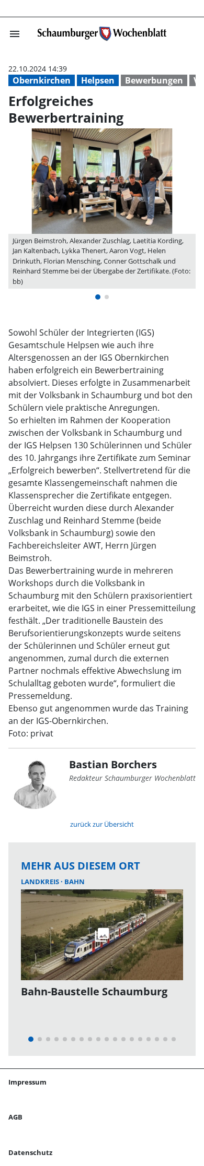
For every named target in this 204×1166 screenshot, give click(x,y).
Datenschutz (30, 1152)
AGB (15, 1117)
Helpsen (98, 80)
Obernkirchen (42, 80)
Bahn (74, 881)
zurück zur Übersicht (102, 824)
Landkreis (41, 881)
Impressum (27, 1082)
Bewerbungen (154, 80)
